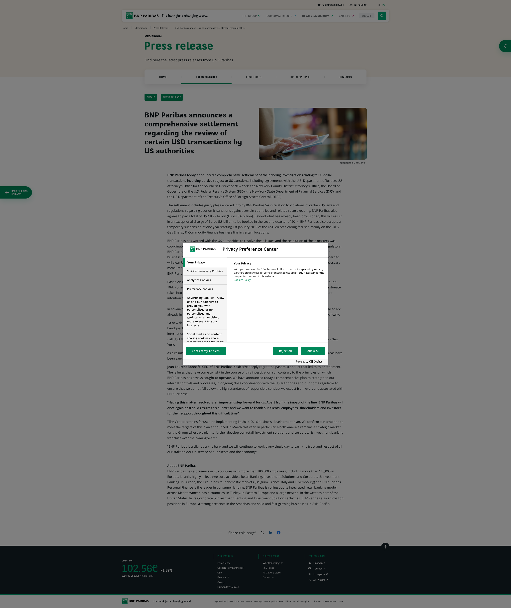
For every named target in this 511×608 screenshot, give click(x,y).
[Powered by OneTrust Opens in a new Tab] (311, 361)
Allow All (313, 351)
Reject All (285, 351)
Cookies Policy (242, 280)
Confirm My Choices (206, 351)
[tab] (205, 262)
